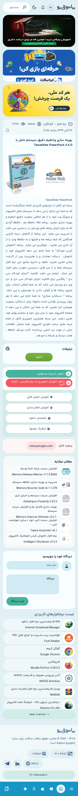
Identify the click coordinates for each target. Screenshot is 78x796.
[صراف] (39, 100)
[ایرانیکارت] (39, 66)
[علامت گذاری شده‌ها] (7, 789)
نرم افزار (61, 124)
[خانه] (60, 789)
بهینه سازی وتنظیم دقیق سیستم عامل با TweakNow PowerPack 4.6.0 (44, 143)
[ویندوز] (51, 789)
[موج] (39, 31)
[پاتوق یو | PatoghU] (66, 7)
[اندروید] (25, 789)
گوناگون (48, 124)
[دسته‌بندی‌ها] (50, 7)
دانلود (39, 357)
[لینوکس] (34, 789)
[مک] (42, 789)
